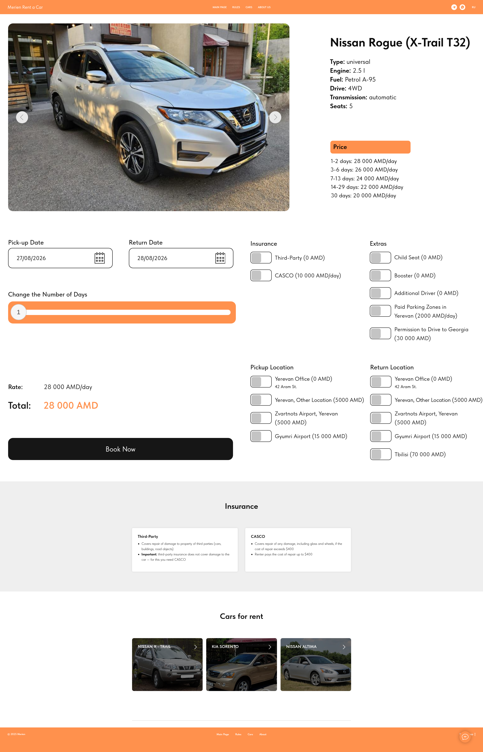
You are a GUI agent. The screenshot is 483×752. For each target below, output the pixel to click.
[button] (120, 449)
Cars (249, 7)
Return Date (146, 242)
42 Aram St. (406, 386)
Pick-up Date (26, 242)
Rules (236, 7)
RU (473, 7)
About (262, 734)
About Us (264, 7)
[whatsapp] (462, 7)
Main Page (220, 7)
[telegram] (454, 7)
